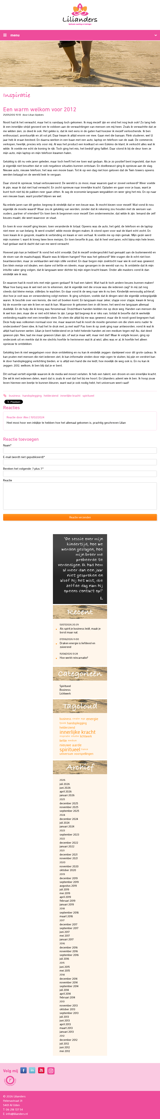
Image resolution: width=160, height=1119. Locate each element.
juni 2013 (65, 1020)
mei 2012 (65, 1051)
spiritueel (88, 395)
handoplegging (32, 395)
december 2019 (69, 878)
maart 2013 (66, 1028)
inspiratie (65, 736)
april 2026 (66, 791)
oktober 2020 (68, 870)
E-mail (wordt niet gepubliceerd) (24, 457)
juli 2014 (64, 990)
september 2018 (69, 912)
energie (92, 719)
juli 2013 (64, 1016)
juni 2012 (65, 1047)
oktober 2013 (67, 1009)
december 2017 (68, 924)
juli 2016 (64, 958)
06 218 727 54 (14, 1109)
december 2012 (69, 1039)
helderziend (51, 395)
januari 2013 (67, 1031)
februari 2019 (67, 900)
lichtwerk (86, 736)
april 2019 (65, 897)
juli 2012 (64, 1043)
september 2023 (69, 834)
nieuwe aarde (70, 745)
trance (84, 749)
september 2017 (69, 928)
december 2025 (69, 803)
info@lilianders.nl (17, 1114)
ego (83, 718)
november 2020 (69, 866)
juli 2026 (65, 784)
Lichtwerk (65, 693)
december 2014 (69, 978)
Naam (7, 445)
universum (66, 753)
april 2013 (65, 1024)
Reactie (7, 480)
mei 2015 (65, 970)
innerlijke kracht (70, 395)
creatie (76, 718)
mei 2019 (65, 893)
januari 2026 (67, 795)
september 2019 (69, 882)
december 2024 (69, 819)
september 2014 (69, 986)
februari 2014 (67, 997)
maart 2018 (66, 916)
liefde (63, 740)
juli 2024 (65, 822)
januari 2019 (67, 904)
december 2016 (69, 947)
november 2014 (69, 982)
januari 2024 (67, 826)
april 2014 (65, 993)
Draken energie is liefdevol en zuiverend (77, 645)
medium (72, 740)
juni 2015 (65, 966)
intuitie (75, 736)
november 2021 (69, 858)
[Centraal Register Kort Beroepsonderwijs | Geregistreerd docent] (9, 1081)
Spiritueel (65, 686)
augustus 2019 (68, 885)
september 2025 (69, 810)
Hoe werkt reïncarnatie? (74, 657)
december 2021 (69, 854)
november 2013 (69, 1005)
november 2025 (69, 807)
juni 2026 (65, 787)
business (14, 395)
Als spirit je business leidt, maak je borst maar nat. (80, 630)
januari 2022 (67, 846)
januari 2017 (67, 939)
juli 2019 (64, 889)
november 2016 (69, 951)
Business (65, 689)
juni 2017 (65, 931)
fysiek (63, 723)
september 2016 (69, 955)
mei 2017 (65, 935)
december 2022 (69, 842)
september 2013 (69, 1013)
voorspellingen (83, 753)
